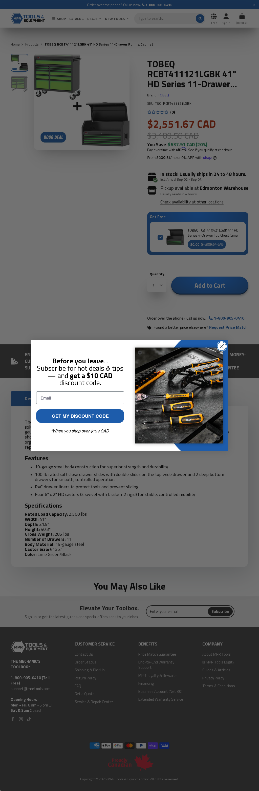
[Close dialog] (221, 346)
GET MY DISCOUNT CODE (80, 416)
